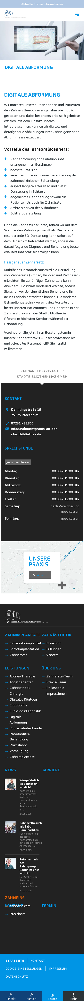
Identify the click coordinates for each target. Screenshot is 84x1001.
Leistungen (17, 668)
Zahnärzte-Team (59, 676)
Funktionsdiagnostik (25, 711)
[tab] (42, 374)
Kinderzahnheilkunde (26, 728)
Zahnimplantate (23, 635)
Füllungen (53, 649)
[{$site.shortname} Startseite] (17, 14)
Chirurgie (16, 693)
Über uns (51, 668)
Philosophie (55, 687)
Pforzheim (18, 914)
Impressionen (56, 693)
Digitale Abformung (29, 67)
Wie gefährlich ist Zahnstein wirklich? (29, 784)
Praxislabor (18, 745)
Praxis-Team (56, 682)
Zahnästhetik (56, 635)
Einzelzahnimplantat (25, 643)
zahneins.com (20, 906)
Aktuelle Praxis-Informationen (42, 4)
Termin (48, 905)
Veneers (52, 655)
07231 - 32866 (22, 423)
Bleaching (53, 643)
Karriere (50, 770)
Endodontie (18, 705)
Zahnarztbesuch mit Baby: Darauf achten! (31, 826)
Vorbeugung (19, 751)
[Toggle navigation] (76, 14)
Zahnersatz (18, 655)
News (10, 770)
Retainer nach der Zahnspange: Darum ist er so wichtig (29, 866)
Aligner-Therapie (22, 676)
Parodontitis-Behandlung (20, 737)
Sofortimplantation (24, 649)
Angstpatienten (21, 682)
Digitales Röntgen (23, 699)
